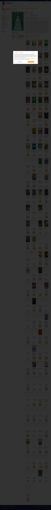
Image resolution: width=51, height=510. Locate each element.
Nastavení (19, 61)
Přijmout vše (31, 61)
